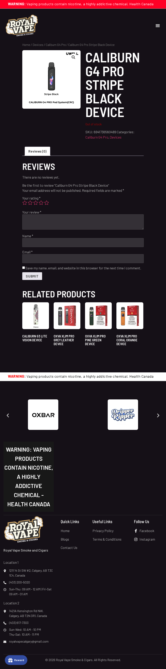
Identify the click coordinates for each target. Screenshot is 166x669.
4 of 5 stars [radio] (41, 202)
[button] (157, 25)
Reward (19, 660)
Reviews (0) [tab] (37, 151)
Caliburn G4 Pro (56, 45)
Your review (31, 212)
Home (26, 45)
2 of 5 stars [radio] (30, 202)
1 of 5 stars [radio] (24, 202)
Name (27, 236)
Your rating (31, 198)
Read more (34, 351)
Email (27, 252)
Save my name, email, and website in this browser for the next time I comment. (83, 268)
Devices (38, 45)
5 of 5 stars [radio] (46, 202)
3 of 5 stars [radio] (35, 202)
